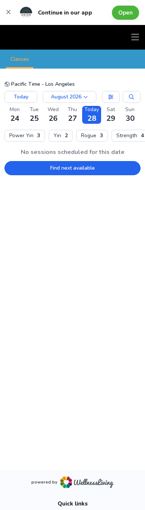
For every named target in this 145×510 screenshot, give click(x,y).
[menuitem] (24, 136)
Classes (19, 59)
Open (125, 12)
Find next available (72, 167)
